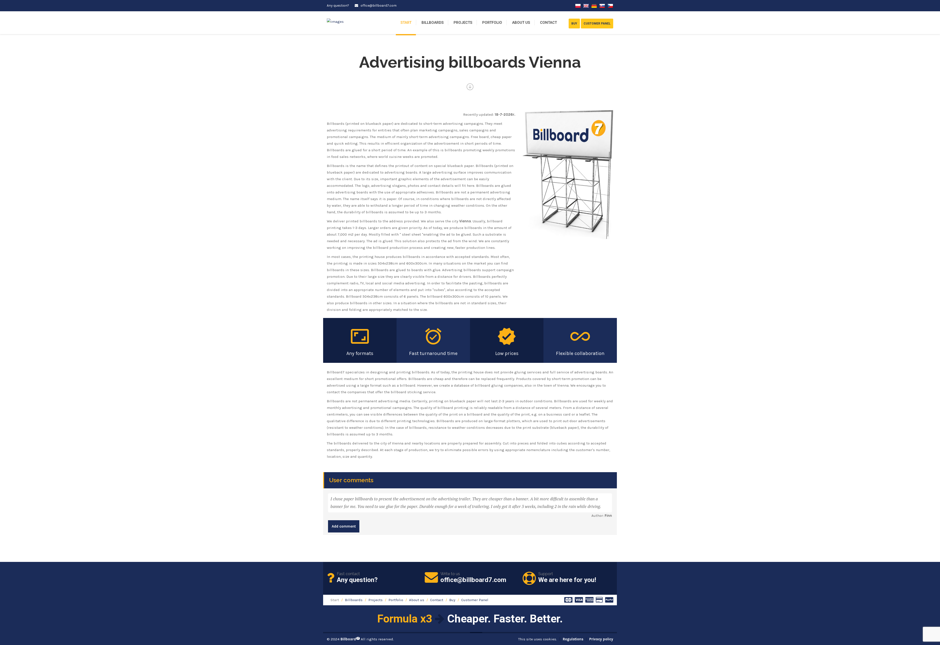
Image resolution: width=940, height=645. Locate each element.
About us (521, 22)
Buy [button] (574, 23)
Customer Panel (474, 600)
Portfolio (492, 22)
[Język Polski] (578, 5)
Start (405, 22)
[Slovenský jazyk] (602, 5)
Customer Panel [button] (597, 23)
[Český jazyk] (610, 5)
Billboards (433, 22)
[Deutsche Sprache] (594, 5)
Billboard (350, 639)
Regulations (573, 639)
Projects (463, 22)
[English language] (586, 5)
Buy (452, 600)
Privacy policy (601, 639)
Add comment (344, 526)
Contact (548, 22)
